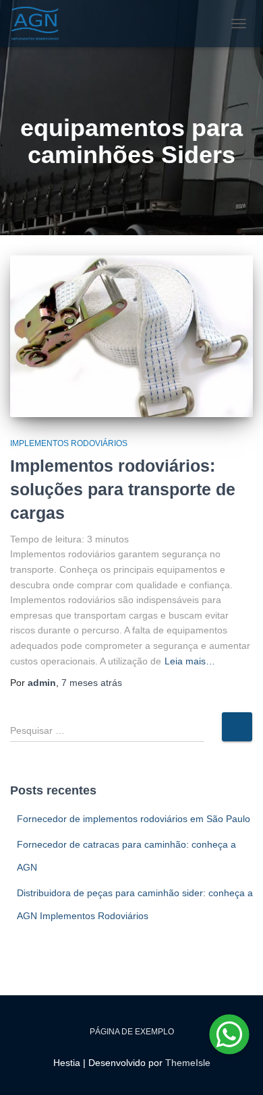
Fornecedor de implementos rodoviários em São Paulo (133, 818)
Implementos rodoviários (68, 443)
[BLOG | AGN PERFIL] (40, 23)
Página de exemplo (132, 1031)
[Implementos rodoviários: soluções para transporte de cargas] (131, 336)
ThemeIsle (187, 1062)
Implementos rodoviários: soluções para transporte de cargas (122, 489)
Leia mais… (190, 661)
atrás (91, 682)
